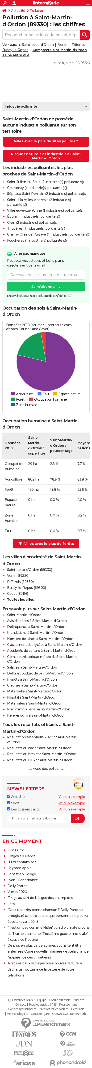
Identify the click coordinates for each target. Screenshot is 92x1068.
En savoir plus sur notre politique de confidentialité (39, 296)
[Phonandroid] (68, 1063)
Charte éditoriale (59, 1000)
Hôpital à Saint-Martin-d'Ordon (31, 697)
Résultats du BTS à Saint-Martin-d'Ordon (39, 760)
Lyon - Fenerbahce (23, 880)
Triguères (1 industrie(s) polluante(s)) (36, 228)
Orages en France (22, 856)
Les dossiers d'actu (25, 809)
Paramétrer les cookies (53, 1009)
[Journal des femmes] (24, 1034)
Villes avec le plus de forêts (49, 544)
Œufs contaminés (22, 862)
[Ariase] (24, 1062)
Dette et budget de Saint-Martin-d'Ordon (40, 673)
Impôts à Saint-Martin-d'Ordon (32, 679)
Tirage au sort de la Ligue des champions (40, 898)
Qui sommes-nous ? (21, 1000)
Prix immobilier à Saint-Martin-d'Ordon (38, 709)
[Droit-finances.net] (68, 1044)
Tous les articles (39, 1004)
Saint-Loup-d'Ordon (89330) (29, 570)
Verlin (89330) (18, 575)
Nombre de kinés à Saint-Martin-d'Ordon (40, 639)
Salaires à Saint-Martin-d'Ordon (32, 667)
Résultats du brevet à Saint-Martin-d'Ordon (41, 754)
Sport (14, 803)
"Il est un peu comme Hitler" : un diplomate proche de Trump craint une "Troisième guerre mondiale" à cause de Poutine (49, 933)
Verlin (62, 45)
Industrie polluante (21, 106)
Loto (11, 904)
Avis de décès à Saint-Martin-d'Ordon (37, 621)
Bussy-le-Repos (15, 50)
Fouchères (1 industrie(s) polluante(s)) (37, 240)
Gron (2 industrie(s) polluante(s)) (32, 222)
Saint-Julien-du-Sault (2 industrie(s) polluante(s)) (45, 182)
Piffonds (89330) (20, 582)
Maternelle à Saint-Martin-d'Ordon (34, 691)
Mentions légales (17, 1013)
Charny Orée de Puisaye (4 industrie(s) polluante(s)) (48, 234)
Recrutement (68, 1004)
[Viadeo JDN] (68, 1053)
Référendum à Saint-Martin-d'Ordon (36, 715)
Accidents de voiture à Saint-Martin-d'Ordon (42, 650)
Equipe (41, 1000)
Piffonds (78, 45)
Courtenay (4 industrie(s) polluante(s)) (37, 188)
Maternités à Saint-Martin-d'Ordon (35, 703)
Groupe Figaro (40, 1013)
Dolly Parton (18, 886)
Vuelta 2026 (17, 892)
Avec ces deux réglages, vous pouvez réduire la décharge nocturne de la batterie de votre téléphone (45, 969)
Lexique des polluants (46, 768)
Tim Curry (16, 850)
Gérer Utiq (77, 1009)
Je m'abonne (43, 287)
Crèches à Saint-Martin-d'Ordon (32, 685)
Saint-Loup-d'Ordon (38, 45)
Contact (20, 1004)
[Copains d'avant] (24, 1053)
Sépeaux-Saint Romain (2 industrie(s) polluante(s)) (47, 194)
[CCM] (68, 1034)
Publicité (78, 1000)
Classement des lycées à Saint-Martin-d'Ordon (44, 645)
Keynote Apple (20, 868)
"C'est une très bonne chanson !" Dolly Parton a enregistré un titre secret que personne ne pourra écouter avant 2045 (48, 916)
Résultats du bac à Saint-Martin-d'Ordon (39, 748)
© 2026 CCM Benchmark (69, 1013)
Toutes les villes (20, 599)
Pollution (37, 11)
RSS (54, 1004)
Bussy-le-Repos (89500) (26, 588)
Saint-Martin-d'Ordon (24, 615)
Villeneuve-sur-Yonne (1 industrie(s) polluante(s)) (45, 210)
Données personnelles (22, 1009)
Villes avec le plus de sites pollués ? (46, 141)
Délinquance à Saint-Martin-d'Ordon (36, 627)
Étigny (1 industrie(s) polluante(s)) (33, 216)
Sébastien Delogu (22, 874)
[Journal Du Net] (24, 1044)
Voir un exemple (72, 797)
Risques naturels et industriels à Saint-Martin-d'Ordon (46, 156)
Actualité (18, 11)
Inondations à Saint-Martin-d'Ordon (35, 632)
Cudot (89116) (17, 593)
